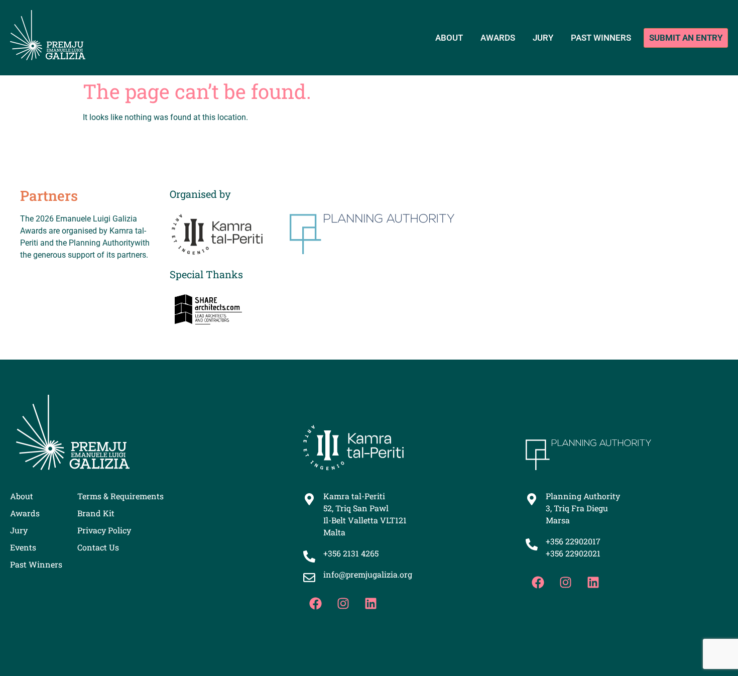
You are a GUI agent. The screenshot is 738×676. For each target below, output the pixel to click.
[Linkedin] (371, 603)
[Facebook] (315, 603)
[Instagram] (343, 603)
